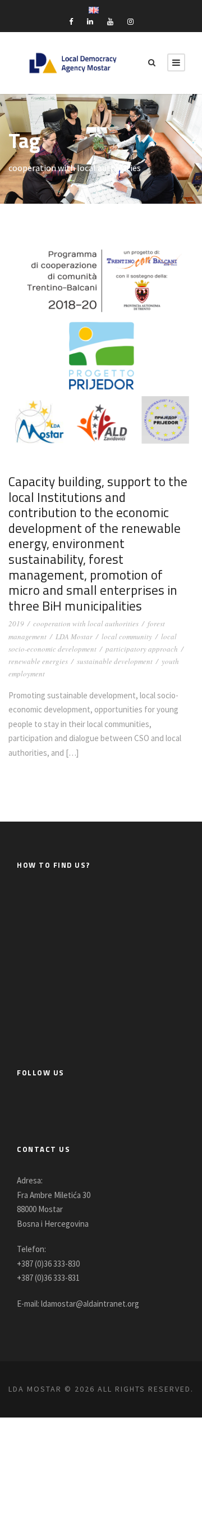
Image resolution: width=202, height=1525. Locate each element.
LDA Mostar (74, 636)
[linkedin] (90, 21)
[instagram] (130, 21)
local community (127, 636)
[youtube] (110, 21)
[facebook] (71, 21)
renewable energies (38, 661)
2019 (16, 623)
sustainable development (115, 661)
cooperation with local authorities (86, 623)
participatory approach (141, 649)
